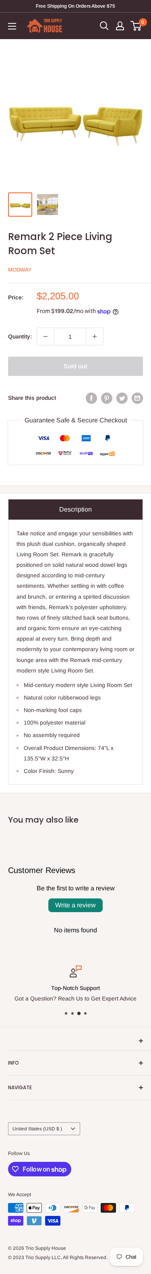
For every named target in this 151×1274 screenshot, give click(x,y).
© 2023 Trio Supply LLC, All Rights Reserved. (58, 1257)
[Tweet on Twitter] (122, 397)
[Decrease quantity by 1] (45, 336)
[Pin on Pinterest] (106, 397)
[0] (136, 26)
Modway (20, 270)
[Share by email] (137, 397)
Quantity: (20, 336)
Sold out (75, 366)
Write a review (75, 905)
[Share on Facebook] (91, 397)
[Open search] (104, 25)
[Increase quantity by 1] (94, 336)
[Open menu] (12, 26)
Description (75, 509)
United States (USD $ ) (37, 1129)
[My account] (120, 25)
